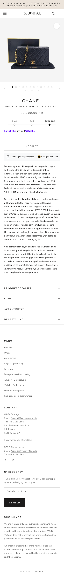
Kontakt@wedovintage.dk (24, 451)
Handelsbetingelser (14, 390)
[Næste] (59, 89)
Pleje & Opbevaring (14, 363)
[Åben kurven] (59, 13)
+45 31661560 (16, 421)
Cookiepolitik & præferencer (18, 395)
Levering (8, 369)
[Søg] (53, 13)
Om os (7, 352)
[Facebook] (5, 460)
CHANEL (32, 100)
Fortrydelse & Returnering (17, 374)
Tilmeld (14, 503)
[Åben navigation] (4, 13)
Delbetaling (14, 319)
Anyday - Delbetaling (15, 379)
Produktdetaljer (18, 288)
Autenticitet (14, 309)
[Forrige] (4, 89)
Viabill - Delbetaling (14, 385)
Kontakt (8, 347)
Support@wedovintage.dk (24, 418)
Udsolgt (32, 146)
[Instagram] (13, 460)
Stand (8, 298)
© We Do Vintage (32, 571)
